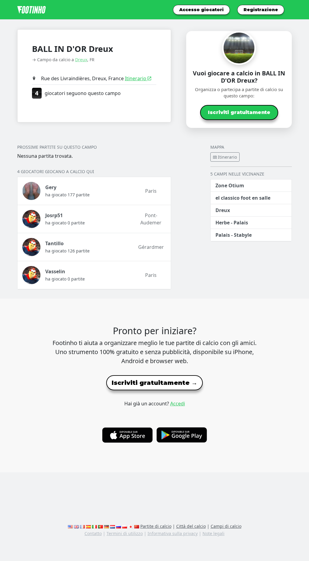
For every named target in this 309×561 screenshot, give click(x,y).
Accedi (177, 403)
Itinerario (136, 78)
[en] (70, 526)
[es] (88, 526)
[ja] (130, 526)
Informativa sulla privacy (173, 533)
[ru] (118, 526)
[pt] (100, 526)
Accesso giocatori (201, 9)
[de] (106, 526)
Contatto (93, 533)
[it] (94, 526)
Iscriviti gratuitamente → (154, 382)
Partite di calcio (155, 526)
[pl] (124, 526)
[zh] (136, 526)
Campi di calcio (226, 526)
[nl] (112, 526)
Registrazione (261, 9)
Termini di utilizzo (125, 533)
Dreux (81, 59)
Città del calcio (191, 526)
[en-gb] (76, 526)
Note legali (213, 533)
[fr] (82, 526)
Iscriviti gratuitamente (239, 112)
